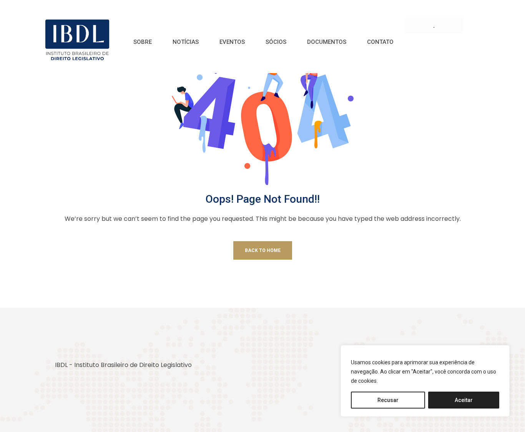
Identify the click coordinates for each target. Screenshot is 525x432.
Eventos (232, 41)
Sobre (142, 41)
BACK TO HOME (263, 250)
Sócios (276, 41)
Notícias (186, 41)
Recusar (388, 400)
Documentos (326, 41)
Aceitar (464, 400)
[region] (425, 381)
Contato (380, 41)
